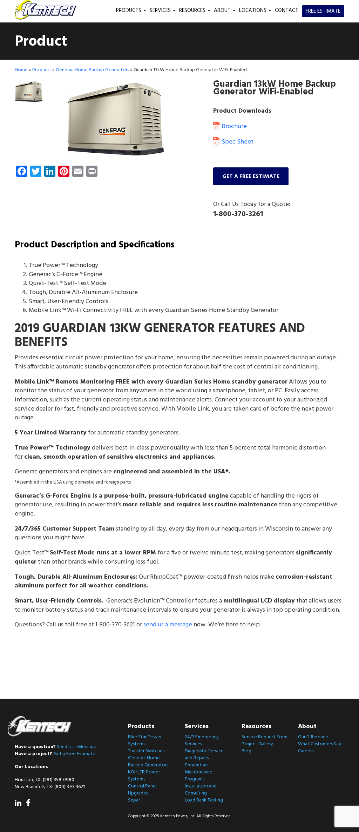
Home (21, 70)
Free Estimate (323, 11)
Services (161, 10)
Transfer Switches (146, 751)
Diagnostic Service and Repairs (204, 754)
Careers (305, 751)
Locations (253, 10)
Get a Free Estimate (74, 754)
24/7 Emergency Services (202, 740)
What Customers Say (319, 744)
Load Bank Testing (204, 800)
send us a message (167, 625)
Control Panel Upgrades (142, 789)
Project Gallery (257, 744)
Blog (246, 751)
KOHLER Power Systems (144, 775)
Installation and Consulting (201, 789)
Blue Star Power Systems (145, 740)
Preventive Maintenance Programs (198, 772)
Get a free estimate (250, 176)
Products (129, 10)
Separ (134, 800)
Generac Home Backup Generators (92, 70)
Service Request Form (264, 737)
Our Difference (313, 737)
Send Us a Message (76, 747)
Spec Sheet (236, 142)
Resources (193, 10)
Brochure (233, 126)
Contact (286, 10)
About (223, 10)
